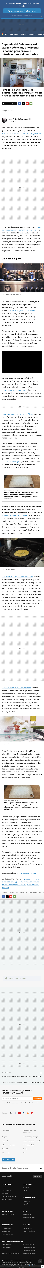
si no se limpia (13, 461)
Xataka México (7, 1245)
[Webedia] (8, 1177)
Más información (33, 1266)
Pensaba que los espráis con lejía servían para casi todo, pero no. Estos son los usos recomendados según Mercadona (23, 1076)
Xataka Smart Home (9, 1196)
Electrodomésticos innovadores (29, 1132)
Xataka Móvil (6, 1190)
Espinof (25, 1204)
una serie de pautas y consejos (21, 310)
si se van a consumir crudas (14, 515)
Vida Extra (26, 1190)
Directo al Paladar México (11, 1253)
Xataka (4, 1187)
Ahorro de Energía (8, 1145)
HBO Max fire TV (22, 1082)
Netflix (23, 34)
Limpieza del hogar (34, 892)
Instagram (23, 1112)
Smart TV (5, 1149)
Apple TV (41, 34)
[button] (19, 119)
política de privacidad (31, 1103)
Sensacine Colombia (29, 1251)
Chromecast (14, 34)
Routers (25, 1149)
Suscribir (37, 1098)
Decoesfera (6, 1231)
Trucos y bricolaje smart (31, 1141)
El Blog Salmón (27, 1228)
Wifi (24, 1153)
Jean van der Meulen (27, 873)
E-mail (30, 103)
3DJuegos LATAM (28, 1245)
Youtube (19, 1112)
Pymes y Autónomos (29, 1231)
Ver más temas (8, 1160)
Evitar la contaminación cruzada (16, 688)
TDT (5, 34)
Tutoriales (5, 1141)
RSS (28, 1112)
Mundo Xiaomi (7, 1199)
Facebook (19, 103)
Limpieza (21, 892)
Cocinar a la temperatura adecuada (17, 576)
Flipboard (27, 103)
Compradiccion (7, 1234)
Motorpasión (27, 1214)
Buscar (41, 1168)
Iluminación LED (28, 1145)
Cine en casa (6, 1153)
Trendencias (6, 1228)
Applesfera (6, 1193)
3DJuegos (26, 1187)
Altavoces (32, 34)
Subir (36, 1176)
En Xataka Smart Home (11, 490)
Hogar (12, 892)
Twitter (23, 103)
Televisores (6, 1131)
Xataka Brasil (6, 1248)
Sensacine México (29, 1248)
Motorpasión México (29, 1253)
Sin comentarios (10, 104)
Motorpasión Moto (29, 1217)
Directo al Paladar (8, 1214)
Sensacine (26, 1201)
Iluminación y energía (30, 1137)
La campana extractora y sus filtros (17, 414)
